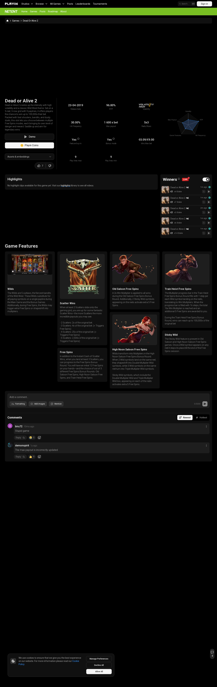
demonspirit (22, 445)
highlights (65, 185)
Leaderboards (83, 4)
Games (33, 11)
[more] (206, 426)
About (63, 11)
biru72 (18, 426)
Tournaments (100, 4)
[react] (39, 437)
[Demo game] (209, 191)
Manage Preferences (99, 659)
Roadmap (53, 11)
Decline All (99, 665)
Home (24, 11)
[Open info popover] (179, 179)
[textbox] (108, 397)
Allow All (99, 671)
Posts (70, 4)
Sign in (204, 4)
